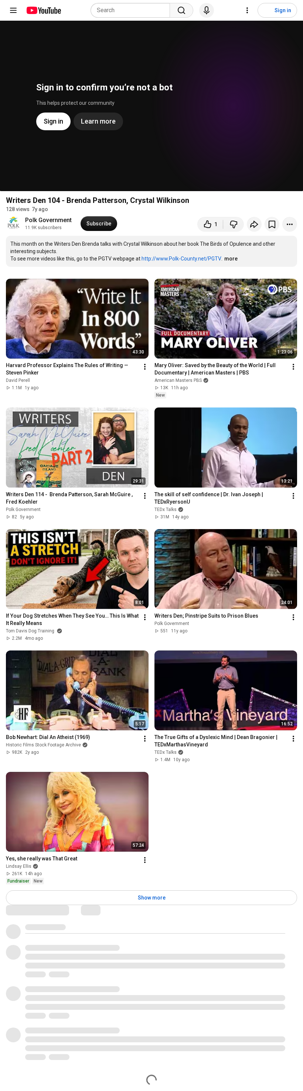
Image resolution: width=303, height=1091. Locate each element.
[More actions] (289, 224)
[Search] (181, 10)
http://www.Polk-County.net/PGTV (181, 259)
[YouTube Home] (43, 10)
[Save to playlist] (272, 224)
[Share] (254, 224)
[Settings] (247, 10)
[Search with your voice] (206, 10)
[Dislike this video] (233, 224)
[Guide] (13, 10)
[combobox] (132, 10)
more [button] (231, 259)
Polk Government (48, 220)
